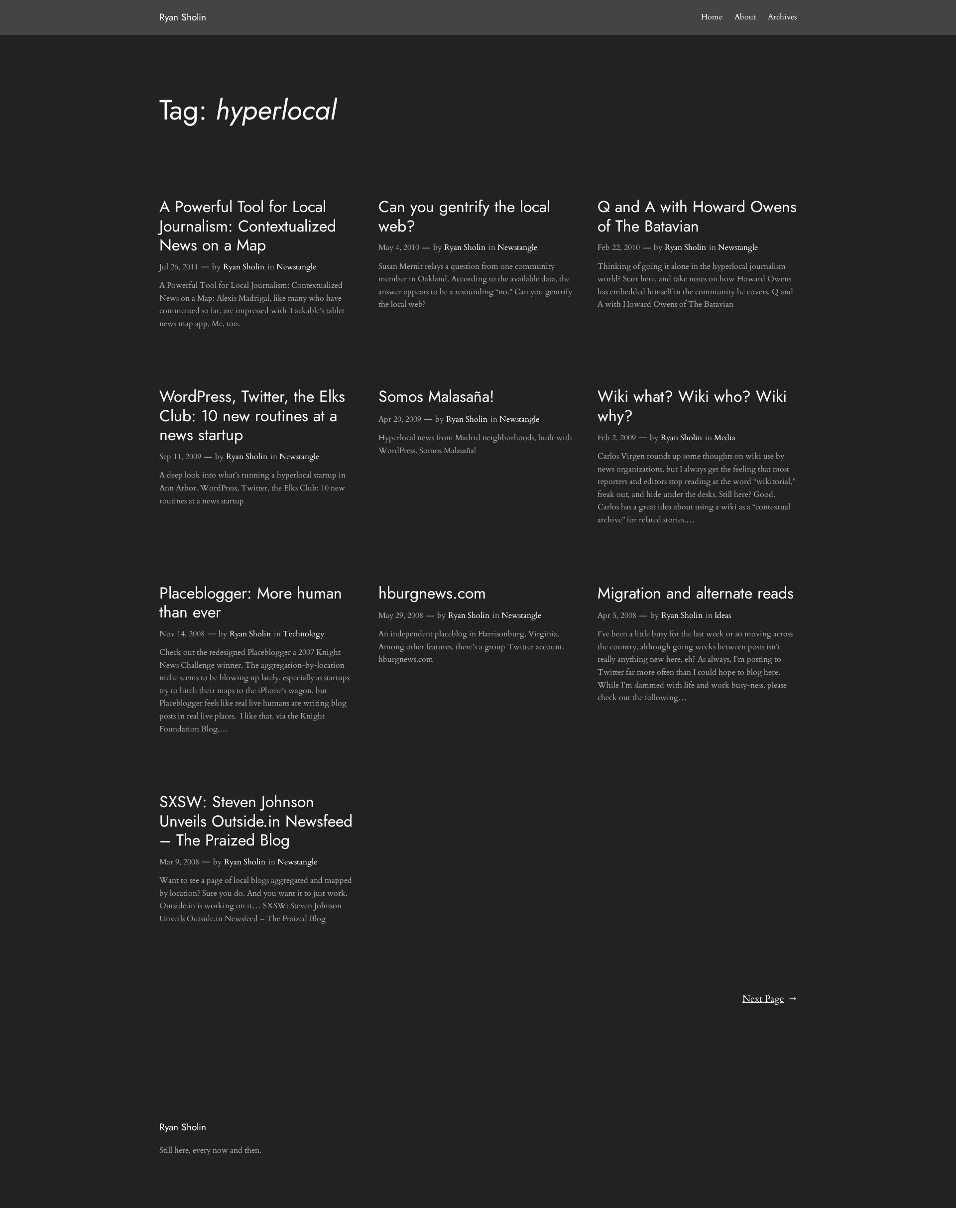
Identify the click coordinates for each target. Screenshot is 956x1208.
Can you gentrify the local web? (464, 216)
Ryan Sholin (182, 17)
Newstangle (296, 266)
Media (724, 437)
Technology (303, 633)
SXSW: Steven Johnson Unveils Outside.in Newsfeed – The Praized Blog (256, 820)
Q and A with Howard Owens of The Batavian (697, 216)
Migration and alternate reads (696, 593)
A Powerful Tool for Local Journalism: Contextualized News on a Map (247, 225)
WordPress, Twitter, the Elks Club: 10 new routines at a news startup (252, 415)
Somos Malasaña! (436, 396)
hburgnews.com (432, 593)
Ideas (723, 615)
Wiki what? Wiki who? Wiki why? (692, 406)
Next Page (769, 998)
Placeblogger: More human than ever (250, 603)
